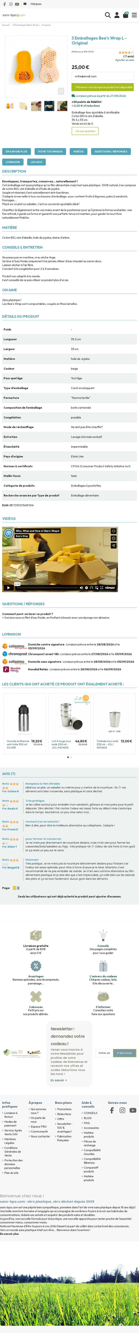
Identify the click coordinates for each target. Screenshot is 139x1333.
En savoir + (59, 1080)
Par (10, 791)
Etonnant (32, 860)
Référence (77, 51)
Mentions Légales (10, 1141)
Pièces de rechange (90, 1143)
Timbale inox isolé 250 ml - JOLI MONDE (62, 744)
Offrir (60, 1119)
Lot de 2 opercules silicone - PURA (108, 742)
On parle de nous (38, 1119)
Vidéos (78, 151)
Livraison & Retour (11, 1115)
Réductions (64, 1114)
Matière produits (89, 1134)
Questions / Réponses (111, 151)
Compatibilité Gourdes (92, 1152)
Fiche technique (50, 151)
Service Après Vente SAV (13, 1132)
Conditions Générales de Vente (12, 1151)
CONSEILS (90, 1113)
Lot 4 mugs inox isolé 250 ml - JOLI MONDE (16, 744)
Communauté (39, 1131)
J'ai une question (85, 131)
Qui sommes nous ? (38, 1111)
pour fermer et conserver (44, 839)
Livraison (13, 162)
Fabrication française (64, 1138)
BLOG (88, 1118)
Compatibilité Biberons (92, 1160)
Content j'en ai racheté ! (42, 821)
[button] (68, 757)
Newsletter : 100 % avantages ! (64, 1127)
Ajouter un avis (124, 60)
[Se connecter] (117, 15)
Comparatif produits (91, 1169)
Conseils (103, 946)
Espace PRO (39, 1126)
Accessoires (91, 1128)
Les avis (36, 162)
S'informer (103, 1007)
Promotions (64, 1109)
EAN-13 (7, 505)
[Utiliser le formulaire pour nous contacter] (25, 4)
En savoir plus (16, 151)
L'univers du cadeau (103, 976)
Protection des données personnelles (13, 1164)
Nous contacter (40, 1136)
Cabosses (36, 1007)
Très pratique (35, 801)
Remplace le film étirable (43, 784)
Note (5, 784)
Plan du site (11, 1173)
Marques (36, 4)
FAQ (87, 1123)
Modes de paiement (10, 1123)
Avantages (36, 976)
